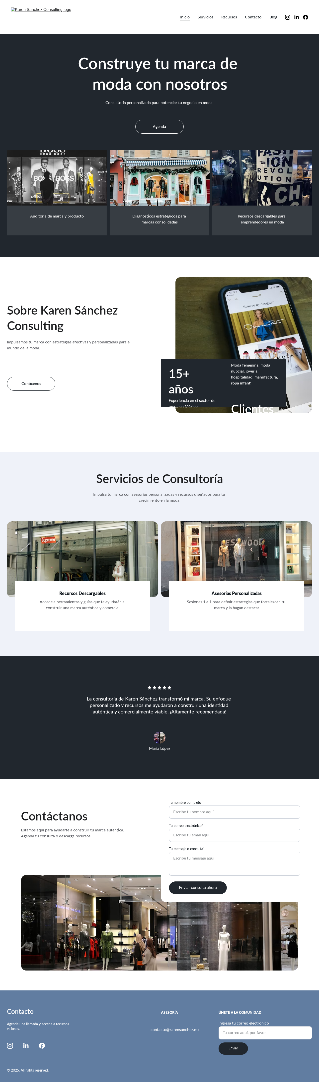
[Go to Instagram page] (289, 17)
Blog (273, 17)
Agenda (159, 127)
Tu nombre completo (185, 803)
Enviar (233, 1048)
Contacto (253, 17)
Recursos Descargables (82, 594)
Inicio (185, 17)
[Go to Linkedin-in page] (298, 17)
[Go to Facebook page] (305, 17)
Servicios (205, 17)
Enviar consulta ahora (198, 888)
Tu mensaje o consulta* (187, 849)
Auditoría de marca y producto (57, 216)
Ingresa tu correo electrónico (244, 1023)
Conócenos (31, 384)
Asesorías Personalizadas (237, 594)
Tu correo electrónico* (186, 826)
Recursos (229, 17)
